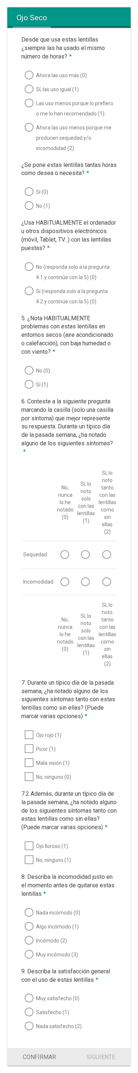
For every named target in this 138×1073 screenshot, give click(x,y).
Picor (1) (46, 749)
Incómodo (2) (51, 941)
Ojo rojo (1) (48, 735)
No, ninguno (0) (53, 777)
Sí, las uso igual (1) (57, 89)
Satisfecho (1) (52, 1012)
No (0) (43, 371)
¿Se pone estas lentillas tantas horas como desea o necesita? (69, 169)
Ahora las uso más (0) (61, 75)
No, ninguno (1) (53, 860)
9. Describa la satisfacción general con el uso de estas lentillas (65, 975)
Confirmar (39, 1057)
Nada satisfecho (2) (59, 1026)
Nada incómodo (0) (58, 913)
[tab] (32, 17)
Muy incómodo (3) (57, 955)
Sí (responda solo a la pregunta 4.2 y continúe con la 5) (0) (72, 296)
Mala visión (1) (53, 763)
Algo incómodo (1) (57, 927)
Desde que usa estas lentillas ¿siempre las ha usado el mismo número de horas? (63, 48)
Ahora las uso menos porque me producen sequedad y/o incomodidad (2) (74, 138)
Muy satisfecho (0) (57, 998)
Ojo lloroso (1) (52, 846)
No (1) (43, 206)
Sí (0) (42, 192)
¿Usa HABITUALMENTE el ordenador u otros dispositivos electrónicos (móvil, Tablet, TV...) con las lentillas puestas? (68, 235)
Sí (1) (42, 385)
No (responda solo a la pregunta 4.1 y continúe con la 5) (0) (73, 272)
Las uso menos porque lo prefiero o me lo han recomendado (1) (74, 108)
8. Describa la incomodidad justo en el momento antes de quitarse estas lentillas (67, 885)
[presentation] (32, 17)
